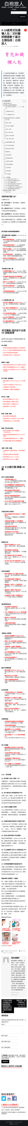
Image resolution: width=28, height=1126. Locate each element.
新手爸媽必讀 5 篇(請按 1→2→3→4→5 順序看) (15, 107)
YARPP (10, 945)
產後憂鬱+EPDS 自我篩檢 (13, 729)
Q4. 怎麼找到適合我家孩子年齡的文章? (14, 183)
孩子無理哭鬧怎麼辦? (9, 313)
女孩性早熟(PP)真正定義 (12, 753)
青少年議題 (8, 174)
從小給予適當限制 (8, 317)
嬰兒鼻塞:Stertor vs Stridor (11, 457)
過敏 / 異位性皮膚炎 (10, 135)
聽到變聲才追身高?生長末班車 (14, 747)
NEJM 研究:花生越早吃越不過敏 (14, 501)
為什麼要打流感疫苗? (11, 606)
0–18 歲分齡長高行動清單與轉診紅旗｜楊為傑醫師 (12, 1107)
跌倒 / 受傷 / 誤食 (9, 132)
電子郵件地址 (5, 1041)
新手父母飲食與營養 (10, 145)
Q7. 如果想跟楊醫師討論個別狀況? (13, 188)
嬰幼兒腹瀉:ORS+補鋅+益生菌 (14, 573)
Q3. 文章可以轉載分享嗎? (11, 182)
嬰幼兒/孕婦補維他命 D (10, 258)
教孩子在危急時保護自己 (12, 708)
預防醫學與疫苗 (9, 158)
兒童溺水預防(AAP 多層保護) (13, 692)
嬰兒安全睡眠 (7, 249)
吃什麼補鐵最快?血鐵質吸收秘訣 (15, 485)
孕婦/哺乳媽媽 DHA (11, 479)
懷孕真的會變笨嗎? (9, 286)
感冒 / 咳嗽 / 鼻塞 (10, 138)
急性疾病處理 (8, 154)
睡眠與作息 (8, 151)
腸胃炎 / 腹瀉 (8, 122)
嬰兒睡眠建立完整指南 (11, 550)
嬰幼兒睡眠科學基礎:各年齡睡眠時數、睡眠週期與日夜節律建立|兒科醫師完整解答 (7, 1006)
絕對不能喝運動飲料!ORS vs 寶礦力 (14, 367)
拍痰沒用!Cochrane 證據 (10, 459)
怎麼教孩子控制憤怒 (9, 387)
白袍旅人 (14, 4)
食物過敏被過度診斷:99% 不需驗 (13, 438)
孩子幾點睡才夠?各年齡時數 (13, 555)
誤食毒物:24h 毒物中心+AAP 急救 (13, 418)
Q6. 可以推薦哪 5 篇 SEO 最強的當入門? (14, 187)
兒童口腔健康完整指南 (11, 679)
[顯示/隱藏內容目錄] (23, 101)
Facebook (14, 994)
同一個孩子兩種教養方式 (10, 308)
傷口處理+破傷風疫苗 (9, 416)
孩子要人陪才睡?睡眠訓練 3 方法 (15, 561)
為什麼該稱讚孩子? (9, 321)
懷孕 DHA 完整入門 (9, 282)
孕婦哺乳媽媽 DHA (9, 271)
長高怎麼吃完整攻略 (11, 526)
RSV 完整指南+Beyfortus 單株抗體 (15, 612)
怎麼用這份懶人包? (7, 103)
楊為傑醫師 (15, 46)
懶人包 (22, 951)
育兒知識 (11, 952)
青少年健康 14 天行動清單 (13, 764)
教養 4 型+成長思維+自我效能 (14, 641)
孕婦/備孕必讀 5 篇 (10, 111)
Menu (14, 24)
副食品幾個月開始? (9, 245)
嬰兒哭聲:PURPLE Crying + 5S (14, 670)
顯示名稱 (4, 1035)
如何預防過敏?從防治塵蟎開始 (12, 441)
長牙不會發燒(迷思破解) (10, 352)
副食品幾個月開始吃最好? (13, 490)
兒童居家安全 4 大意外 (11, 703)
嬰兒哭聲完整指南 (8, 239)
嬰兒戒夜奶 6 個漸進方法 (10, 404)
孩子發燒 (7, 119)
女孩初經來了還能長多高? (13, 758)
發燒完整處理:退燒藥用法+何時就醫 (14, 348)
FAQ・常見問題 (6, 177)
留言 (3, 1024)
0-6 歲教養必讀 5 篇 (10, 114)
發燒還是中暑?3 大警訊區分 (11, 355)
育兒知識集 (5, 951)
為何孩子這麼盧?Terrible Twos (12, 302)
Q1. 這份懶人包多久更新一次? (12, 179)
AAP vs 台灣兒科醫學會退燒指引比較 (14, 350)
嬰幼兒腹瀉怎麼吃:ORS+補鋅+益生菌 (14, 365)
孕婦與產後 (8, 170)
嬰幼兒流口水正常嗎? (11, 675)
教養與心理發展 (9, 161)
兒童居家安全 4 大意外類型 (11, 421)
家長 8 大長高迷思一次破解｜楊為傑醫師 (10, 1109)
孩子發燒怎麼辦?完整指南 (13, 579)
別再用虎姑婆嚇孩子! (11, 657)
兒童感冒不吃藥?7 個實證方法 (14, 595)
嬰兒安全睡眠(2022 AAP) (11, 399)
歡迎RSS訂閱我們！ (11, 1105)
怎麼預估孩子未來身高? (12, 532)
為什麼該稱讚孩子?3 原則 (12, 652)
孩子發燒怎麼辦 (8, 254)
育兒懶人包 (5, 952)
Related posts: (9, 191)
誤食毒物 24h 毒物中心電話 (13, 698)
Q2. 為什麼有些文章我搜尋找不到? (13, 180)
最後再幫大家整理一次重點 (9, 190)
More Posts (15, 992)
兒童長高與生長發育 (10, 148)
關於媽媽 (11, 951)
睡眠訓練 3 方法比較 (9, 406)
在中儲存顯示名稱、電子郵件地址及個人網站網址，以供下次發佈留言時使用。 (13, 1057)
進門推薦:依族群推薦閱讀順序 (10, 105)
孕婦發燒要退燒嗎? (9, 291)
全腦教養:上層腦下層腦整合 (11, 389)
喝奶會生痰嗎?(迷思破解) (11, 454)
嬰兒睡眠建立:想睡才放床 (11, 401)
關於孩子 (15, 951)
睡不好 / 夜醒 (8, 129)
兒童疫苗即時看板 (10, 623)
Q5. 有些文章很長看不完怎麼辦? (12, 185)
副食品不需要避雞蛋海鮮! (12, 496)
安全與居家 (8, 167)
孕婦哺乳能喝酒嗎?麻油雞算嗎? (13, 276)
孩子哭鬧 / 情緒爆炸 (10, 126)
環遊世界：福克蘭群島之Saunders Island (21, 1003)
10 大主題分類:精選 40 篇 (9, 142)
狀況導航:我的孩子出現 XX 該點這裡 (11, 118)
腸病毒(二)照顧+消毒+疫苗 (13, 590)
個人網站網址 (5, 1047)
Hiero (11, 1123)
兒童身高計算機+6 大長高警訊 (14, 521)
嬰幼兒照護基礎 (9, 164)
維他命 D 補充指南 (10, 617)
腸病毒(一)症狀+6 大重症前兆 (13, 584)
